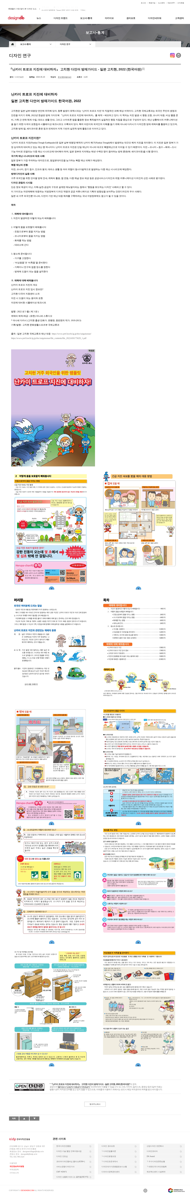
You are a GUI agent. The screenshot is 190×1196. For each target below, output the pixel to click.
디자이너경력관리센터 (111, 1172)
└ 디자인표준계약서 (110, 1161)
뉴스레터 (161, 3)
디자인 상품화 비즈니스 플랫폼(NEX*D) (72, 1177)
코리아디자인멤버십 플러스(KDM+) (70, 1161)
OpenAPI (171, 3)
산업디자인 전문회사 (155, 1146)
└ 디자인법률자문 (109, 1151)
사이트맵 (180, 3)
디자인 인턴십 (62, 1156)
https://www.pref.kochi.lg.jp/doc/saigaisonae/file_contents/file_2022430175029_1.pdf (48, 338)
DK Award (151, 1156)
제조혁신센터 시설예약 (156, 1172)
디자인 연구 (65, 44)
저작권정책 (14, 1170)
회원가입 (152, 3)
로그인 (143, 3)
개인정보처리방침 (17, 1166)
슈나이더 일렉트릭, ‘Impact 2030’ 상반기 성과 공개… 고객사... (64, 9)
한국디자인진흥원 (15, 3)
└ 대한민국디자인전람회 (157, 1167)
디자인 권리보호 (108, 1146)
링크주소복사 (95, 1104)
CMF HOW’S (61, 1172)
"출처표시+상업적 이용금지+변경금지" (73, 1087)
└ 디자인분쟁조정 (109, 1156)
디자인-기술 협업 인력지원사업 (69, 1151)
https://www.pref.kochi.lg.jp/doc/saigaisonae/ (71, 334)
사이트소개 (14, 1173)
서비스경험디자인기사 (65, 1167)
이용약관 (13, 1163)
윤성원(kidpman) (64, 77)
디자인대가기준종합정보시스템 (114, 1167)
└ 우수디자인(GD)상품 (156, 1161)
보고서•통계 (25, 44)
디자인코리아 (152, 1151)
